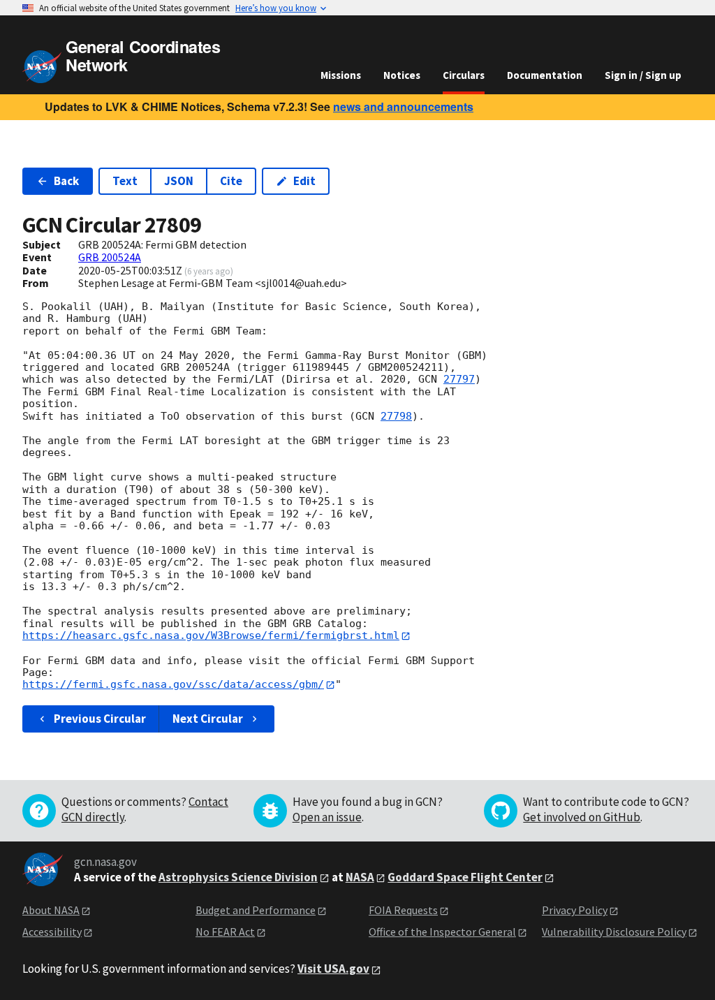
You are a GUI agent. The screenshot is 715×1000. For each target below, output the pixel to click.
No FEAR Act (225, 932)
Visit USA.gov (333, 968)
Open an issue (327, 817)
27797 (459, 379)
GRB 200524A (109, 257)
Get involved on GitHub (581, 817)
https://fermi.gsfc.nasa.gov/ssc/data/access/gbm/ (173, 684)
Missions (340, 75)
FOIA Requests (403, 910)
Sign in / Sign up (643, 75)
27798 (396, 416)
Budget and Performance (256, 910)
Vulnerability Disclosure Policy (614, 932)
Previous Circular (100, 718)
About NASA (51, 910)
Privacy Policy (574, 910)
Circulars (464, 75)
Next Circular (207, 718)
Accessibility (52, 932)
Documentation (544, 75)
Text (125, 181)
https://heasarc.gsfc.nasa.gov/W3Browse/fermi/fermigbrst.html (210, 635)
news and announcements (403, 106)
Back (66, 181)
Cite (231, 181)
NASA (360, 877)
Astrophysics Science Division (238, 877)
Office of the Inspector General (442, 932)
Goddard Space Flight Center (465, 877)
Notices (401, 75)
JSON (178, 181)
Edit (304, 181)
